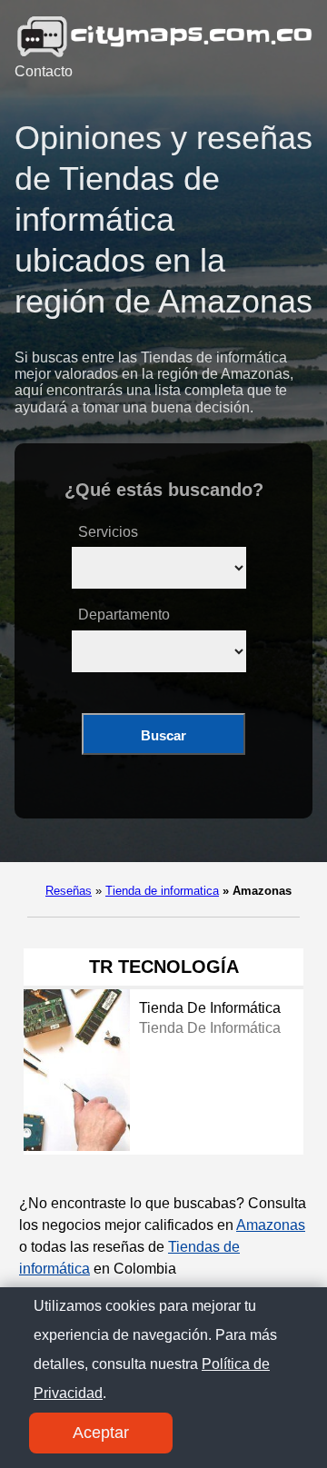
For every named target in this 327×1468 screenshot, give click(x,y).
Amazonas (270, 1225)
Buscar (163, 735)
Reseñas (68, 891)
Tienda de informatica (162, 891)
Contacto (44, 71)
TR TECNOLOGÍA (164, 967)
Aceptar (101, 1432)
